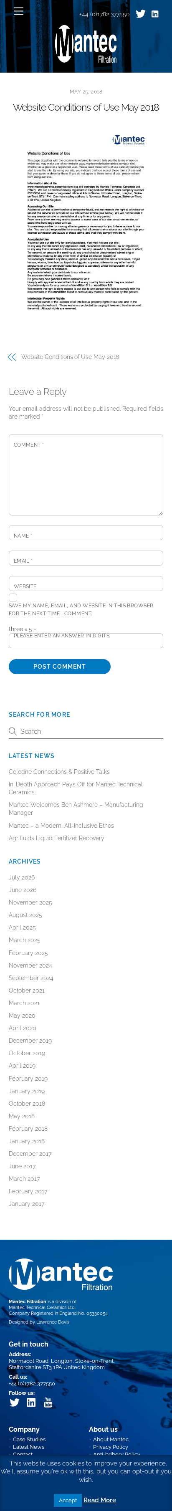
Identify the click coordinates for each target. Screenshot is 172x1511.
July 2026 (22, 877)
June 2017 (22, 1166)
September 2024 (31, 978)
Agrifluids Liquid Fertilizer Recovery (56, 838)
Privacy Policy (110, 1447)
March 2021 (24, 1003)
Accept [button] (68, 1500)
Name (23, 536)
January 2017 (26, 1203)
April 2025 (22, 927)
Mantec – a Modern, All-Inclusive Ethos (61, 825)
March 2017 (24, 1178)
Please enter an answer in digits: (62, 636)
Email (23, 561)
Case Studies (29, 1439)
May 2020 (22, 1015)
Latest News (28, 1447)
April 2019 (22, 1065)
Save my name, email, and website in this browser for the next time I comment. (81, 610)
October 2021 (27, 990)
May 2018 (22, 1116)
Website (25, 586)
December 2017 (30, 1153)
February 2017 (28, 1191)
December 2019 (30, 1040)
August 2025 (25, 915)
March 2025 (24, 940)
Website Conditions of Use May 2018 (86, 107)
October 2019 (27, 1053)
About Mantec (111, 1439)
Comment (29, 445)
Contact (23, 1454)
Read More (99, 1500)
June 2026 (22, 890)
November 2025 (30, 902)
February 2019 (28, 1078)
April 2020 (22, 1028)
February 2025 (28, 953)
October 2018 (27, 1103)
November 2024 (30, 965)
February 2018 (28, 1128)
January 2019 (27, 1091)
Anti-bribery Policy (116, 1454)
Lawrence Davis (52, 1322)
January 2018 (27, 1141)
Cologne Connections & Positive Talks (59, 771)
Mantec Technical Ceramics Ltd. (42, 1307)
